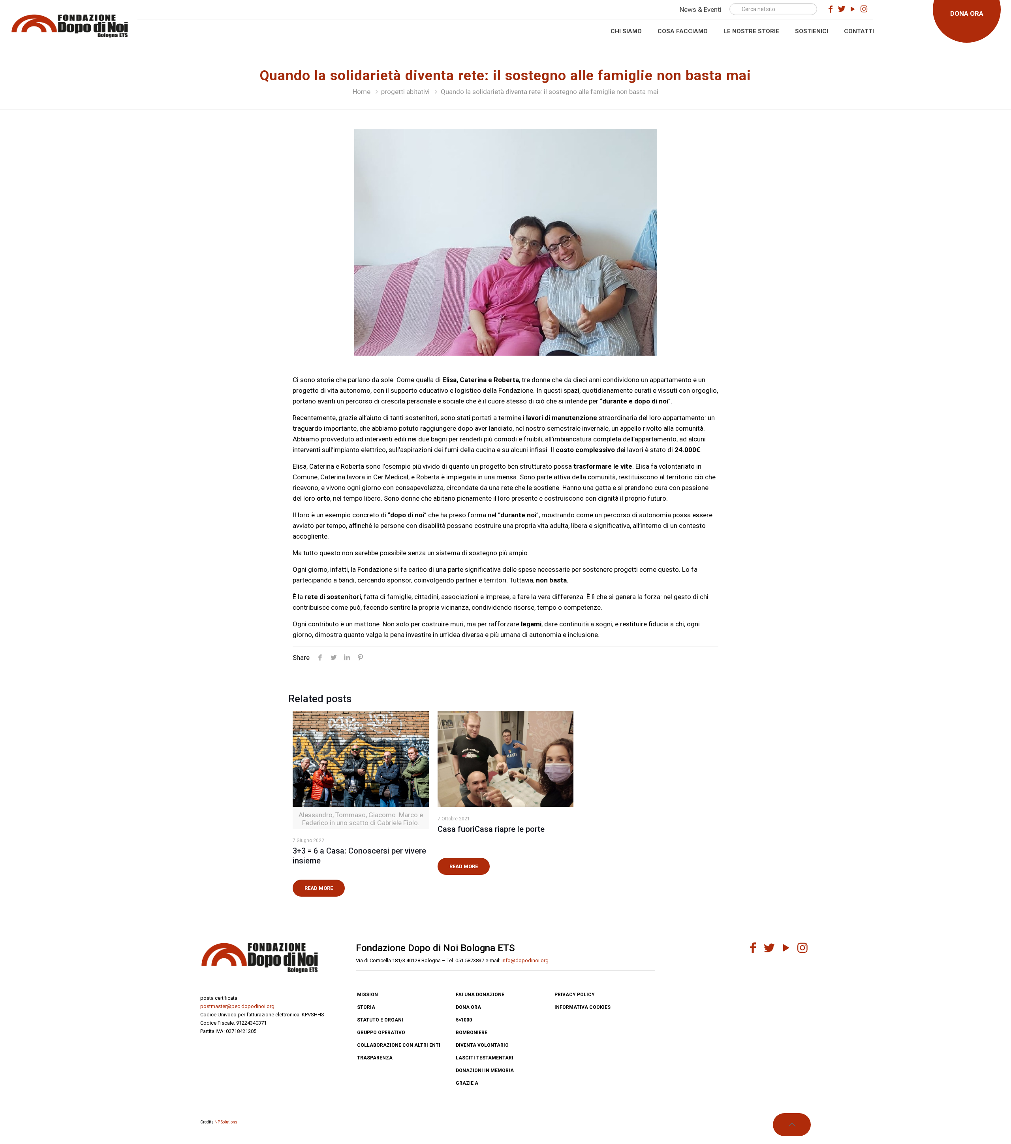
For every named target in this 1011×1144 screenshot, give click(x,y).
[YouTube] (852, 9)
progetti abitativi (405, 92)
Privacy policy (574, 994)
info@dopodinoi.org (525, 960)
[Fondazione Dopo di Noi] (69, 25)
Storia (366, 1007)
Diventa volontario (482, 1045)
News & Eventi (701, 9)
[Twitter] (841, 9)
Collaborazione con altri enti (398, 1045)
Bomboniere (471, 1032)
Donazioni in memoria (485, 1070)
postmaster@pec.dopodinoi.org (237, 1006)
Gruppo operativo (381, 1032)
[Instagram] (863, 9)
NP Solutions (225, 1122)
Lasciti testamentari (484, 1058)
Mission (367, 994)
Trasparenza (375, 1058)
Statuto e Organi (380, 1020)
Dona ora (468, 1007)
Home (361, 92)
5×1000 (464, 1020)
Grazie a (467, 1083)
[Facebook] (830, 9)
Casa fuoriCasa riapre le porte (491, 829)
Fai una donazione (480, 994)
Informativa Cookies (582, 1007)
